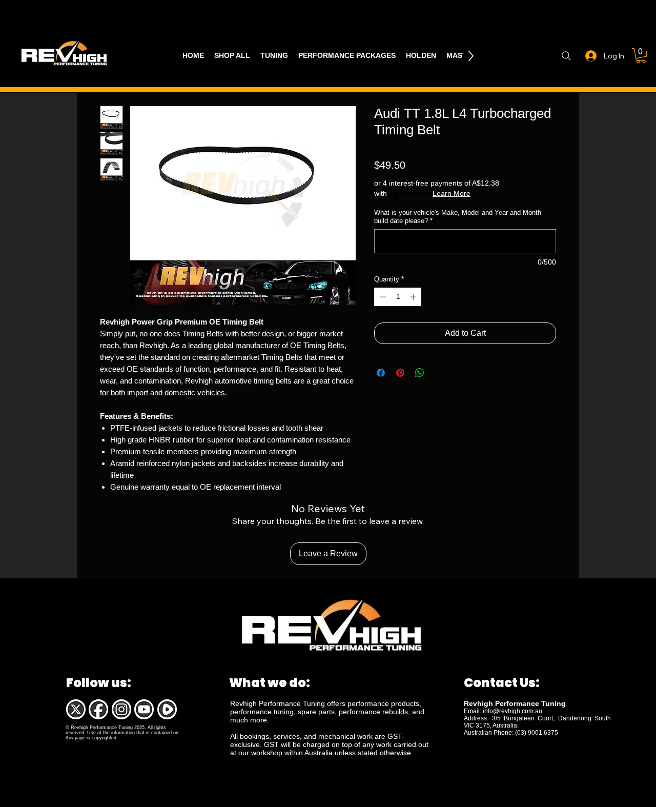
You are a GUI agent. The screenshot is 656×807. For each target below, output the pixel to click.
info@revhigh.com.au (512, 711)
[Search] (566, 56)
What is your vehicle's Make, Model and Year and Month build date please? (457, 217)
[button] (641, 55)
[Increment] (414, 297)
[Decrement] (382, 297)
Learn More (451, 193)
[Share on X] (439, 373)
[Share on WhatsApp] (420, 373)
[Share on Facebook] (381, 373)
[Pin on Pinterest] (400, 373)
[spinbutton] (398, 297)
